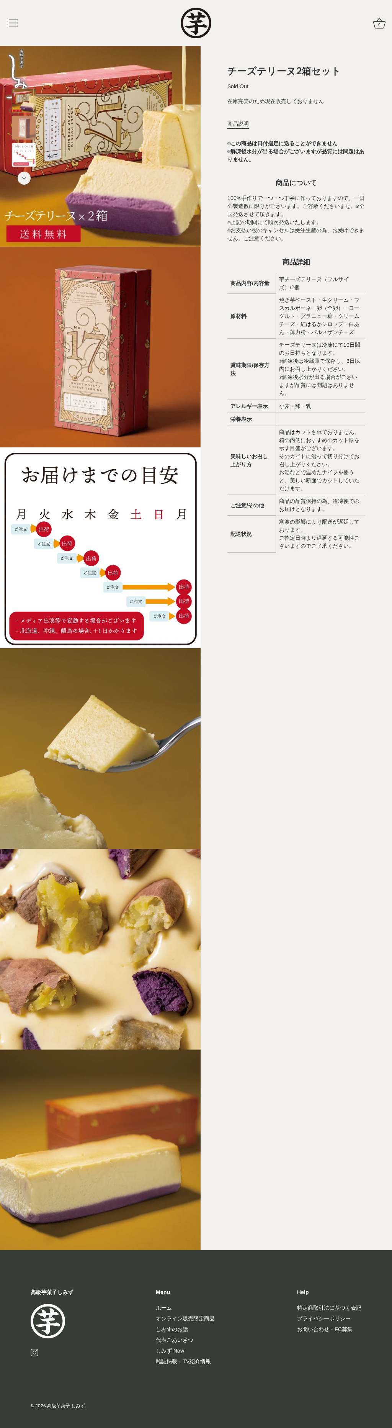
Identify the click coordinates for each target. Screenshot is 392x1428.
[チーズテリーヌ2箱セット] (24, 100)
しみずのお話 (172, 1329)
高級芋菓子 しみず (66, 1405)
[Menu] (13, 23)
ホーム (164, 1308)
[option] (23, 101)
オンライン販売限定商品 (185, 1318)
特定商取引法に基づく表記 (329, 1308)
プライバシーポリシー (324, 1318)
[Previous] (24, 77)
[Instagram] (34, 1352)
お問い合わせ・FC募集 (325, 1329)
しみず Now (170, 1351)
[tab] (241, 124)
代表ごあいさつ (174, 1340)
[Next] (24, 178)
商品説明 (238, 124)
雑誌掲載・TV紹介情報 (183, 1361)
